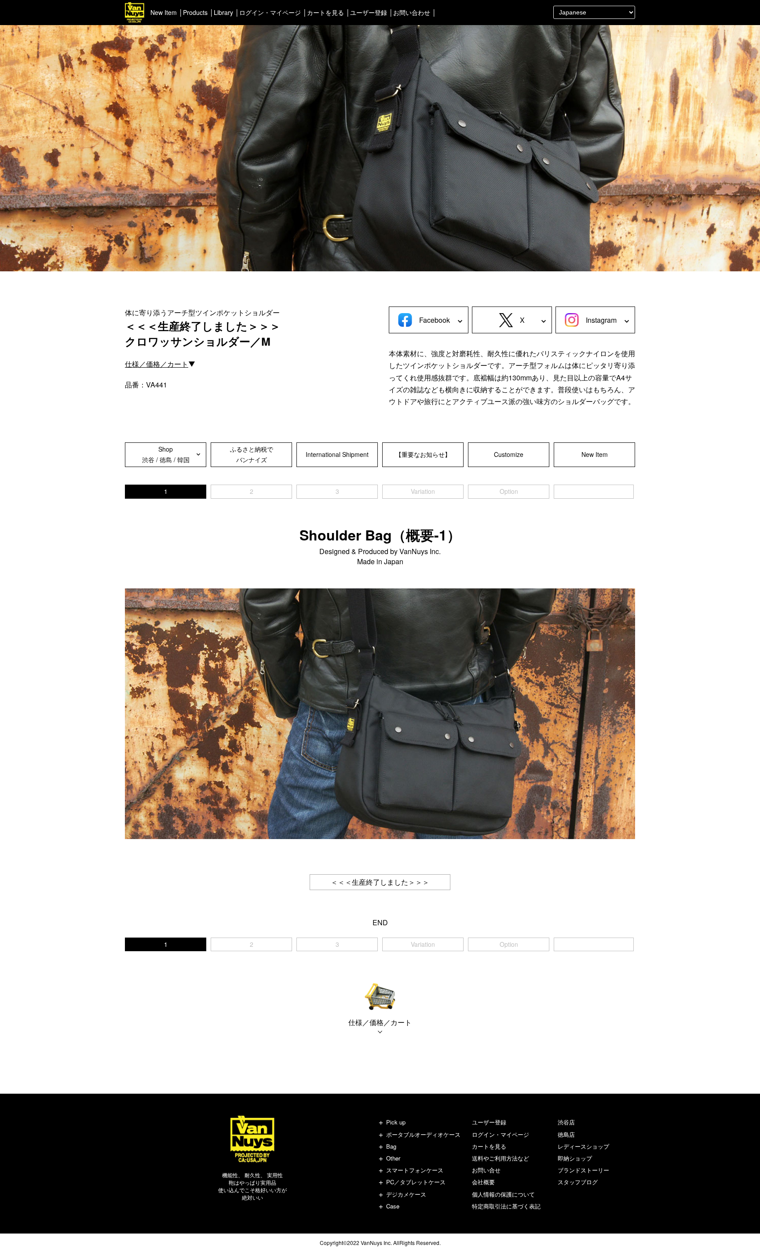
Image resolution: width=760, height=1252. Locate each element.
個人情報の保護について (503, 1194)
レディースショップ (583, 1146)
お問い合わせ (411, 12)
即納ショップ (575, 1158)
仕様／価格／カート (156, 364)
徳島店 (566, 1134)
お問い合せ (486, 1170)
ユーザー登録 (368, 12)
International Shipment (337, 454)
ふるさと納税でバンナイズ (251, 454)
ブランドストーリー (583, 1170)
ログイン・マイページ (270, 12)
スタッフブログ (578, 1182)
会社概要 (483, 1182)
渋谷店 (566, 1122)
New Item (163, 12)
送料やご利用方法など (500, 1158)
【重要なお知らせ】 (423, 454)
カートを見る (325, 12)
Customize (508, 454)
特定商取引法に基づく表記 (506, 1206)
